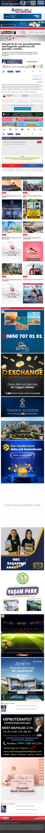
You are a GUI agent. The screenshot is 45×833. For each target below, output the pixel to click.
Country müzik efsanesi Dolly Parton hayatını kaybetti (25, 806)
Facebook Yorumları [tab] (33, 165)
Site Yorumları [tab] (12, 165)
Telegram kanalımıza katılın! (23, 109)
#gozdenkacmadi (25, 96)
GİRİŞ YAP (39, 142)
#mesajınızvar (9, 96)
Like (11, 71)
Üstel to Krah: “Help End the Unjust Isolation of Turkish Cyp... (26, 705)
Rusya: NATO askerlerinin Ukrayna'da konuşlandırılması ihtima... (27, 809)
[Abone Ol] (37, 79)
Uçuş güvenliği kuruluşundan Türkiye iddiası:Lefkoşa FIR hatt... (26, 709)
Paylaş (17, 71)
